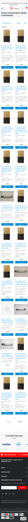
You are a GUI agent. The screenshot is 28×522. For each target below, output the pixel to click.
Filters (18, 23)
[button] (25, 23)
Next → (20, 422)
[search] (6, 8)
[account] (22, 8)
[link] (2, 493)
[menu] (2, 8)
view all (14, 438)
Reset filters (4, 27)
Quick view (7, 67)
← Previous (7, 422)
